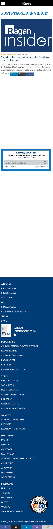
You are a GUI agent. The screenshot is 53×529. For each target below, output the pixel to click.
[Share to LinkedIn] (26, 527)
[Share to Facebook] (5, 527)
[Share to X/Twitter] (16, 527)
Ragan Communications (13, 429)
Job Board (6, 468)
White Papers (8, 477)
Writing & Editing (10, 404)
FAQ (3, 302)
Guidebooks (7, 449)
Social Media (7, 385)
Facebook (6, 502)
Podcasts (6, 424)
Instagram (6, 497)
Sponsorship (7, 472)
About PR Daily (8, 288)
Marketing (6, 399)
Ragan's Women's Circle (13, 369)
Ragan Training (9, 351)
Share (15, 74)
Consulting (7, 463)
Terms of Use (44, 166)
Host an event (8, 454)
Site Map (5, 316)
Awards (5, 444)
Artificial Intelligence (13, 408)
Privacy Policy (8, 307)
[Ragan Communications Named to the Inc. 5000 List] (39, 504)
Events (4, 440)
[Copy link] (47, 527)
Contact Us (7, 297)
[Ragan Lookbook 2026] (18, 331)
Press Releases (8, 293)
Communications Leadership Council (20, 346)
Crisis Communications (13, 394)
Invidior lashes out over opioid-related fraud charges (25, 59)
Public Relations (9, 380)
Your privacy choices (12, 511)
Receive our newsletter (13, 311)
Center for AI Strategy (13, 355)
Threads (5, 493)
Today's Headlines (10, 166)
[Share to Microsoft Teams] (37, 527)
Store (4, 321)
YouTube (5, 507)
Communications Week (12, 419)
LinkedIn (5, 488)
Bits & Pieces (7, 365)
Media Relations (9, 390)
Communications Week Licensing (17, 458)
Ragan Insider (8, 360)
